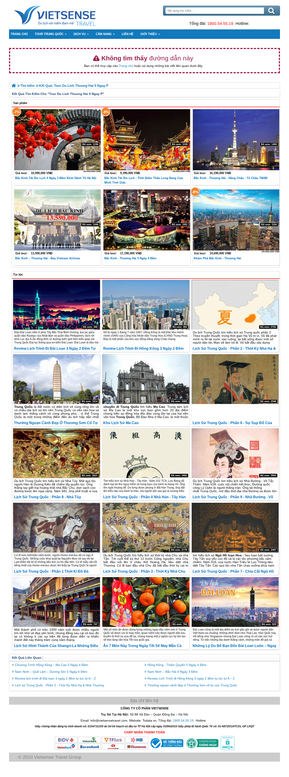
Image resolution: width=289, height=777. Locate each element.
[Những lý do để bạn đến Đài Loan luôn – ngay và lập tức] (235, 602)
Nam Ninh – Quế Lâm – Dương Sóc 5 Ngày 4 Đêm (51, 671)
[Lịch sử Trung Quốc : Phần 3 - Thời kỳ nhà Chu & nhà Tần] (145, 528)
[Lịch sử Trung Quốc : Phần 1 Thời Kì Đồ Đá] (56, 528)
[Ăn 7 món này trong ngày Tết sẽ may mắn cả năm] (145, 602)
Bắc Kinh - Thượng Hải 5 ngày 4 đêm (130, 258)
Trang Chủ (66, 14)
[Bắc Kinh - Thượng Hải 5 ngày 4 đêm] (146, 219)
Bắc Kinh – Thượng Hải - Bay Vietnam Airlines (47, 258)
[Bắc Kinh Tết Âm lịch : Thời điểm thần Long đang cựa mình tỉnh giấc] (146, 139)
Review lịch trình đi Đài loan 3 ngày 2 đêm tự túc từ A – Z (55, 678)
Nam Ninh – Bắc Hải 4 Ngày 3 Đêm (172, 671)
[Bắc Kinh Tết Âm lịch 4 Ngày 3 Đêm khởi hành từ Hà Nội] (57, 139)
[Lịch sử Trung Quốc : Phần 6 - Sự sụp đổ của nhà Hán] (235, 379)
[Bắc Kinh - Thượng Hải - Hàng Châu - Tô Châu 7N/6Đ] (236, 139)
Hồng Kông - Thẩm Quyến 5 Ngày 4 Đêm (177, 665)
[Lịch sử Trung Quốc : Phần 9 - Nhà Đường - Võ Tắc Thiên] (235, 453)
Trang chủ (126, 66)
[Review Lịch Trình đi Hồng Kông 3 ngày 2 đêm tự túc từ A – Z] (145, 305)
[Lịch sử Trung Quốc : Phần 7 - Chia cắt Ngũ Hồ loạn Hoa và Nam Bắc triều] (235, 528)
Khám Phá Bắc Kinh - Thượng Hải (217, 258)
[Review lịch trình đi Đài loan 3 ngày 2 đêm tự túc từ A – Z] (56, 305)
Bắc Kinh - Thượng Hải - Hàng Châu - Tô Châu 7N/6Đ (230, 178)
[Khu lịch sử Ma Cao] (145, 379)
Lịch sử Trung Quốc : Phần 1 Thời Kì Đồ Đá (51, 571)
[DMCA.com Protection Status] (227, 749)
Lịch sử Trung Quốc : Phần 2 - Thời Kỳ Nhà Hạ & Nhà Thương (59, 685)
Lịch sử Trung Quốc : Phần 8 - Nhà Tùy (47, 497)
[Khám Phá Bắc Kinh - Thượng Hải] (236, 219)
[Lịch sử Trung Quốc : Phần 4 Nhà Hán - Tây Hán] (145, 453)
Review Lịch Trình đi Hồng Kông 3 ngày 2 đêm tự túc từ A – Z (191, 678)
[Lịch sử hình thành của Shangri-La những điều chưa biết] (56, 602)
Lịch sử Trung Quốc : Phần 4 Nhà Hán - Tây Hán (144, 497)
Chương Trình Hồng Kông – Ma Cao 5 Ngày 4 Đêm (51, 665)
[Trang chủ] (14, 85)
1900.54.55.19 (220, 23)
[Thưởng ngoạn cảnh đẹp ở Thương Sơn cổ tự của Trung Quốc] (56, 379)
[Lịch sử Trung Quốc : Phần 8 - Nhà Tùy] (56, 453)
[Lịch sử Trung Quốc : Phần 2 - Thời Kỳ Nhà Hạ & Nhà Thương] (235, 305)
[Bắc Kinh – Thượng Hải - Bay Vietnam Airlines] (57, 219)
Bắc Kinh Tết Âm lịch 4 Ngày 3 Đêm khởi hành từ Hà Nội (55, 178)
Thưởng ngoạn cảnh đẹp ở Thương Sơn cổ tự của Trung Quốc (192, 685)
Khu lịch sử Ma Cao (121, 423)
